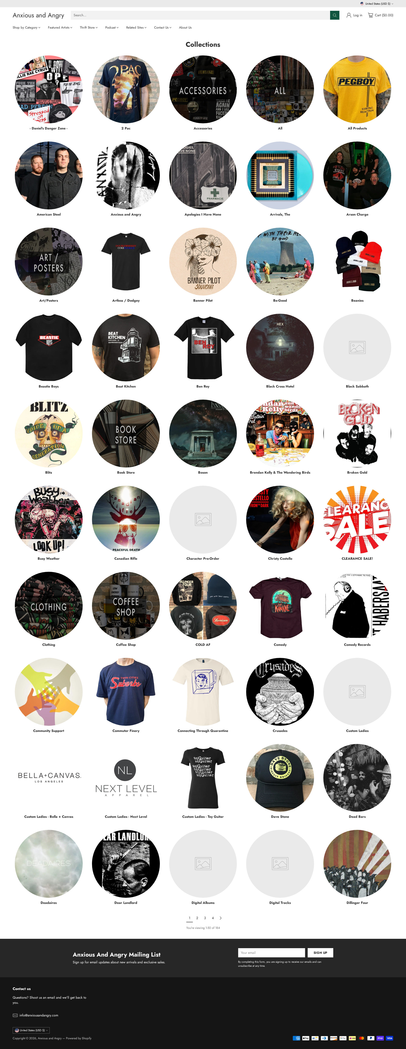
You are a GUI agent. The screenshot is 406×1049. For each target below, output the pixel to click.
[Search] (334, 15)
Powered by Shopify (78, 1038)
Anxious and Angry (50, 1038)
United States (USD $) (377, 4)
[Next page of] (220, 918)
